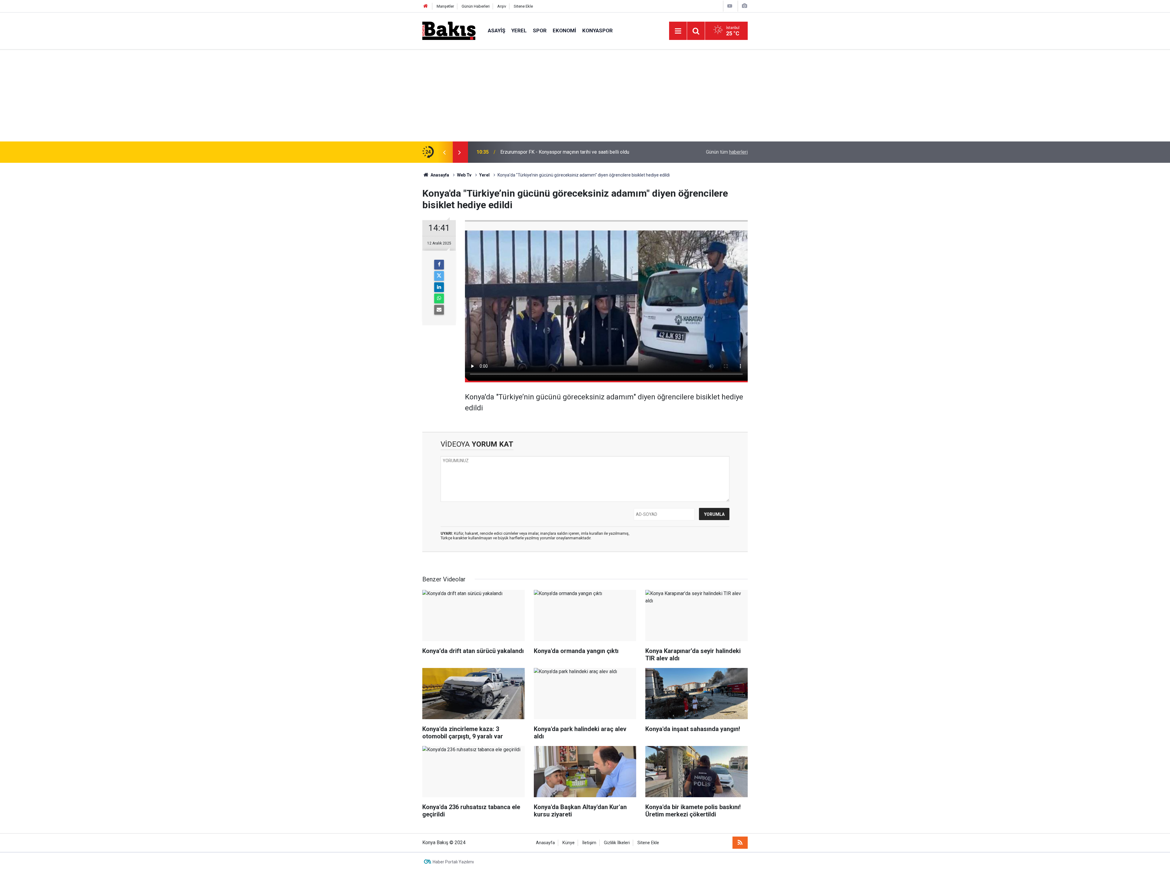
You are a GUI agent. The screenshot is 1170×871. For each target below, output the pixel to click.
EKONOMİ (564, 30)
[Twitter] (439, 276)
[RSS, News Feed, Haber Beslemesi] (740, 843)
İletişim (589, 842)
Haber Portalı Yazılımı (453, 861)
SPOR (540, 30)
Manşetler (445, 6)
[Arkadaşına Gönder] (439, 310)
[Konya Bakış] (449, 30)
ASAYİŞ (496, 30)
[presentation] (444, 152)
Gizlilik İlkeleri (617, 842)
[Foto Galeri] (744, 6)
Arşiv (501, 6)
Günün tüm (727, 152)
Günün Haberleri (476, 6)
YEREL (519, 30)
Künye (568, 842)
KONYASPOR (597, 30)
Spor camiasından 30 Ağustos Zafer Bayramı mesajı (555, 152)
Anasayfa (545, 842)
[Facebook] (439, 265)
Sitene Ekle (523, 6)
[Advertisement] (585, 95)
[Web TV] (729, 6)
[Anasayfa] (425, 6)
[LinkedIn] (439, 287)
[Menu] (677, 31)
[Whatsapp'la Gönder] (439, 298)
